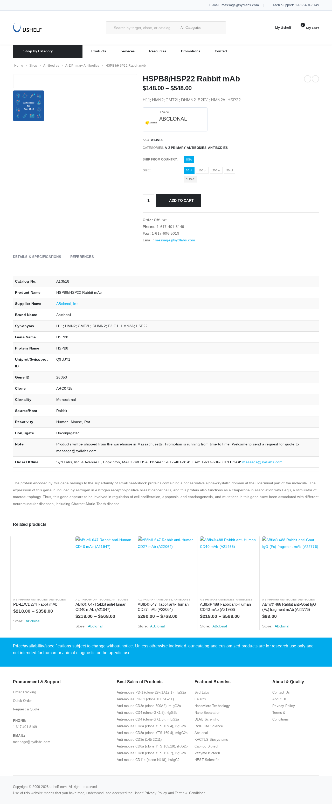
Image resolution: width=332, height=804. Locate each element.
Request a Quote (26, 709)
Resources (157, 51)
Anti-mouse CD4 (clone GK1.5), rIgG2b (147, 713)
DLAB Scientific (207, 719)
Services (128, 51)
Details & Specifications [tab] (37, 257)
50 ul (229, 170)
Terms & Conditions (190, 793)
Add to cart (181, 200)
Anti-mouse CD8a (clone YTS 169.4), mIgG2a (152, 733)
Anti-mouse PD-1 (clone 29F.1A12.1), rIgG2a (151, 692)
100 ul (202, 170)
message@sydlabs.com (175, 240)
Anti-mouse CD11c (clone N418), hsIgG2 (148, 760)
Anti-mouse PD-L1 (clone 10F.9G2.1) (145, 699)
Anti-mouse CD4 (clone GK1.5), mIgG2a (148, 719)
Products (98, 51)
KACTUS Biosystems (211, 740)
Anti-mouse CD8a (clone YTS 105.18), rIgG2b (152, 746)
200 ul (216, 170)
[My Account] (279, 27)
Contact (221, 51)
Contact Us (281, 692)
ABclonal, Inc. (67, 304)
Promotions (190, 51)
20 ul (189, 170)
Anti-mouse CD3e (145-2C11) (139, 740)
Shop (33, 65)
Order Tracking (24, 692)
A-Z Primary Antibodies (82, 65)
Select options (61, 545)
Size (146, 170)
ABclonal (173, 119)
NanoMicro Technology (212, 706)
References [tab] (82, 257)
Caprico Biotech (207, 746)
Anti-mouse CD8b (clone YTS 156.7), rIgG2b (151, 753)
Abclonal (201, 733)
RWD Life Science (209, 726)
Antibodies (51, 65)
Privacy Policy (283, 706)
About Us (279, 699)
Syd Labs (202, 692)
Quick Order (22, 701)
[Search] (218, 28)
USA (189, 159)
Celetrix (200, 699)
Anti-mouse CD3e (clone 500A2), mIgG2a (149, 706)
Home (18, 65)
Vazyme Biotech (207, 753)
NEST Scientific (207, 760)
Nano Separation (207, 713)
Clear (190, 179)
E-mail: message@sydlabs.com (233, 5)
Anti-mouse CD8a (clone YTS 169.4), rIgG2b (151, 726)
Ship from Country (160, 159)
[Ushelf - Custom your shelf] (27, 27)
